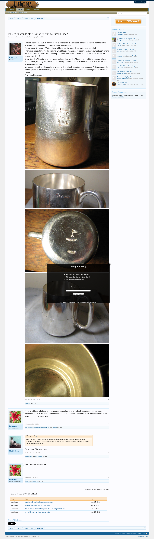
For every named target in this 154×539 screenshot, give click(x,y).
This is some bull (122, 82)
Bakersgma (13, 426)
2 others (54, 427)
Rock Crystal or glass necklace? (126, 44)
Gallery (28, 9)
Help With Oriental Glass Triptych (126, 66)
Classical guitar (121, 32)
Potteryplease (121, 84)
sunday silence (121, 73)
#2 (108, 424)
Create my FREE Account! (128, 21)
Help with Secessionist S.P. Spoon (127, 60)
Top (143, 533)
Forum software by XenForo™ (22, 536)
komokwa (35, 481)
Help (123, 533)
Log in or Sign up (140, 2)
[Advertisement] (58, 26)
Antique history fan (122, 78)
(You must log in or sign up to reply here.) (97, 489)
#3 (108, 453)
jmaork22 (119, 56)
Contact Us (117, 533)
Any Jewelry (37, 427)
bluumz (27, 481)
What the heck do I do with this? (126, 38)
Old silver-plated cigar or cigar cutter (38, 505)
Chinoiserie (120, 34)
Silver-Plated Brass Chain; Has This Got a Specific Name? (45, 509)
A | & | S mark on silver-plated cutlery (38, 512)
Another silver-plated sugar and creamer (39, 502)
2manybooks (121, 40)
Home (12, 9)
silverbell (27, 403)
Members (37, 9)
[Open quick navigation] (108, 18)
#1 (108, 399)
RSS (146, 533)
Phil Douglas (32, 37)
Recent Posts (23, 12)
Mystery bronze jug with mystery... (127, 55)
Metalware (19, 37)
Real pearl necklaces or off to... (126, 49)
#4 (108, 477)
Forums (20, 9)
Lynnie (119, 45)
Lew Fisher (120, 62)
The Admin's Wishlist (118, 97)
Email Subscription (131, 533)
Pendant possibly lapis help (125, 77)
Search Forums (12, 12)
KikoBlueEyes (45, 427)
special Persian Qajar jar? (124, 71)
